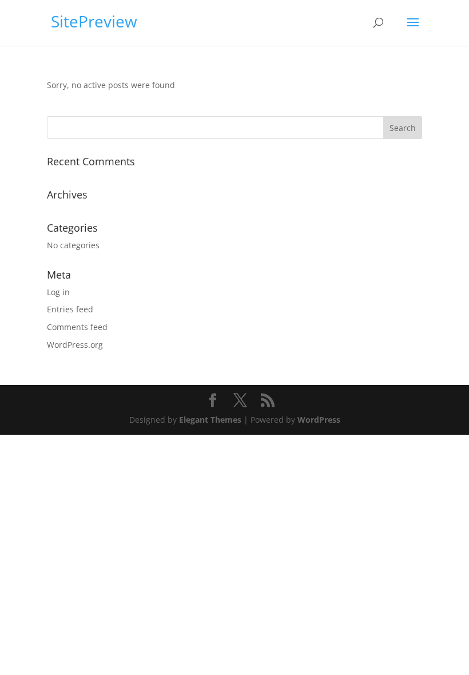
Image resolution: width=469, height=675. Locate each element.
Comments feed (77, 326)
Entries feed (70, 309)
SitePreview (94, 21)
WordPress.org (75, 344)
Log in (58, 292)
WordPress (318, 419)
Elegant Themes (210, 419)
